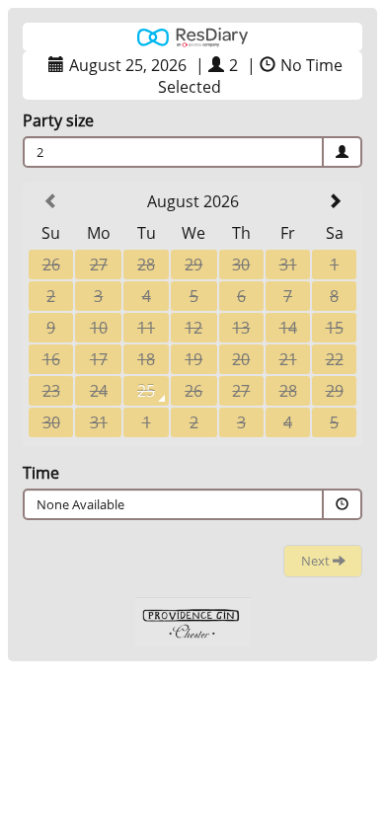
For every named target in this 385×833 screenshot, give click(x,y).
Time (41, 473)
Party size (58, 120)
